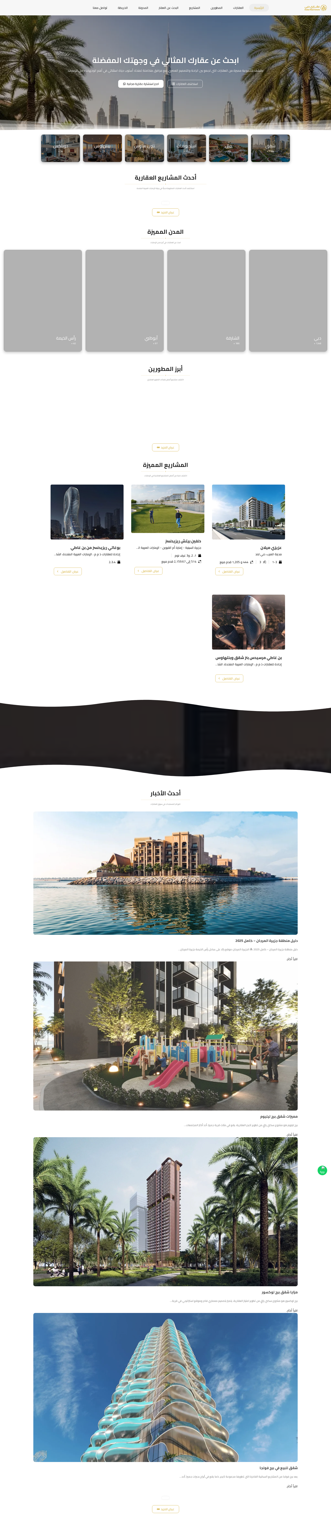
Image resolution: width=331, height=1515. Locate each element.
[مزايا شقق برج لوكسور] (165, 1211)
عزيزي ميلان (271, 547)
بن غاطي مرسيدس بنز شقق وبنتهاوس (248, 657)
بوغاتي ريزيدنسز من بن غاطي (95, 547)
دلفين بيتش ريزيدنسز (183, 541)
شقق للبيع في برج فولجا (279, 1468)
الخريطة (123, 8)
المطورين (217, 8)
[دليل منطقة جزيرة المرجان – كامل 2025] (165, 873)
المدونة (143, 8)
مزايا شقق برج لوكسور (280, 1292)
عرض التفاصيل (231, 571)
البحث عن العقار (169, 8)
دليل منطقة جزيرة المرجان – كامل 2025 (266, 940)
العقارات (238, 8)
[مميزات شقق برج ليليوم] (165, 1035)
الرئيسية (259, 8)
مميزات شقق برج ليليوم (279, 1116)
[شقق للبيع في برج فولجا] (165, 1387)
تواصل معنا (100, 8)
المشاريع (194, 8)
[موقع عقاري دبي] (315, 7)
